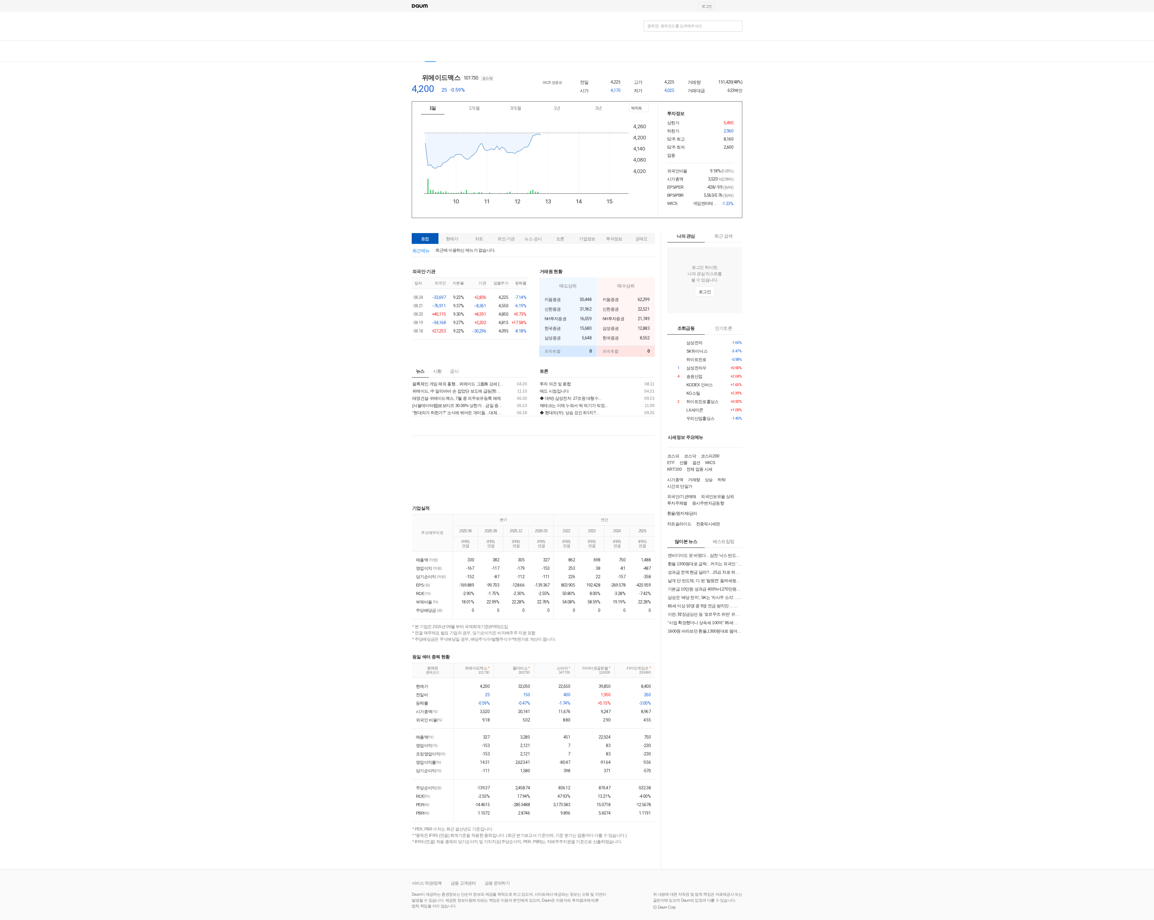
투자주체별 (677, 503)
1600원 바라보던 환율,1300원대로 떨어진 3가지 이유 (705, 631)
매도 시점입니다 (554, 391)
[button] (739, 6)
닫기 (577, 220)
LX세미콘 (695, 410)
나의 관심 (686, 235)
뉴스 (420, 371)
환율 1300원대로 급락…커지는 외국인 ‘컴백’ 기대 (705, 563)
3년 (598, 108)
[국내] (430, 51)
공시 (454, 371)
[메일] (725, 6)
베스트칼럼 (723, 541)
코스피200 (710, 456)
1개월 (474, 108)
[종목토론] (506, 51)
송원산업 (695, 376)
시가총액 (675, 479)
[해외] (447, 51)
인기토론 (723, 328)
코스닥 (690, 456)
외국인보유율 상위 (717, 496)
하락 (722, 479)
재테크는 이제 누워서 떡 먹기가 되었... (574, 405)
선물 (683, 462)
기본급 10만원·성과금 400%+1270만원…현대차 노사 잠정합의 (705, 589)
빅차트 (636, 109)
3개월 (515, 108)
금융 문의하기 (497, 883)
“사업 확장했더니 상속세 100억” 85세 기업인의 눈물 (705, 622)
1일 (432, 108)
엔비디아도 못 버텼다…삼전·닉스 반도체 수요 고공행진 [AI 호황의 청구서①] (705, 555)
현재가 (452, 238)
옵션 (696, 462)
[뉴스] (464, 51)
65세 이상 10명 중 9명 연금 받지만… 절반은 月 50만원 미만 (705, 605)
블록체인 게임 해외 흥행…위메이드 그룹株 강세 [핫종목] (458, 383)
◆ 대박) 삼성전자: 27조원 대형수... (570, 398)
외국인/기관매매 (681, 496)
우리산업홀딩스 (695, 418)
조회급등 (686, 328)
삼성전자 (695, 342)
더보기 (525, 271)
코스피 (673, 456)
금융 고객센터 (463, 883)
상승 (709, 479)
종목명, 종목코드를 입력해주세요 (674, 26)
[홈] (417, 51)
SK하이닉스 (695, 351)
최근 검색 (723, 235)
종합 (425, 238)
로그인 (707, 6)
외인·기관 (506, 238)
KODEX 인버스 (695, 384)
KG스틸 (695, 393)
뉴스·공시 (533, 238)
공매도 (641, 238)
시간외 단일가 (679, 486)
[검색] (737, 26)
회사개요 (556, 90)
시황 (437, 371)
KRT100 (674, 469)
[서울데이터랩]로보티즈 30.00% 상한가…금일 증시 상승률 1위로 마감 (458, 405)
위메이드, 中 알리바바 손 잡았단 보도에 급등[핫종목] (458, 391)
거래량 (694, 479)
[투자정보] (485, 51)
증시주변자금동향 (708, 503)
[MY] (522, 51)
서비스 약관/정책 (427, 883)
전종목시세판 (708, 523)
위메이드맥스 (445, 77)
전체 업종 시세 (699, 469)
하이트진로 (695, 359)
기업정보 (587, 238)
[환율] (548, 51)
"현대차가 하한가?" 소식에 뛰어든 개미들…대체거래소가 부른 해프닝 (458, 412)
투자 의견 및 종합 (555, 383)
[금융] (419, 26)
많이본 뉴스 (686, 541)
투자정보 (614, 238)
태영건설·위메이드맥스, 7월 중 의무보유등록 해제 (456, 398)
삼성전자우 (695, 368)
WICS (710, 462)
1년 (557, 108)
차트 (479, 238)
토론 (560, 238)
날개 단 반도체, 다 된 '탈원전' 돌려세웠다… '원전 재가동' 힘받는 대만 (705, 580)
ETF (671, 462)
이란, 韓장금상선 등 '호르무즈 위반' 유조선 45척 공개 (705, 614)
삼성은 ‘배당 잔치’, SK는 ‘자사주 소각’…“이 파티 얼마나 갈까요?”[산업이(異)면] (705, 597)
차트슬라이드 (679, 523)
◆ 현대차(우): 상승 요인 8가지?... (569, 412)
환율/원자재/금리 (682, 513)
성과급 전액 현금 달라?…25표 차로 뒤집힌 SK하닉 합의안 (705, 572)
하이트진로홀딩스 (695, 401)
